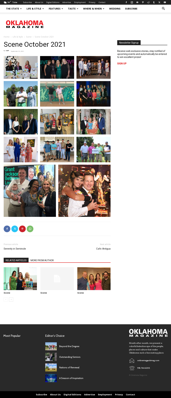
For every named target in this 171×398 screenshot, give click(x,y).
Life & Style (34, 8)
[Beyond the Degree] (51, 346)
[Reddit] (148, 2)
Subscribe (27, 2)
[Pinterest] (142, 2)
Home (7, 36)
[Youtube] (164, 2)
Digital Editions (52, 2)
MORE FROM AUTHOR (42, 260)
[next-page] (11, 299)
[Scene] (20, 278)
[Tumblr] (153, 2)
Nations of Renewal (69, 367)
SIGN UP (122, 63)
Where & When (92, 8)
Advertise (66, 2)
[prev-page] (6, 299)
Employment (80, 2)
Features (54, 8)
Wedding (114, 8)
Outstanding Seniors (69, 356)
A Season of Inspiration (71, 378)
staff (7, 50)
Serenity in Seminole (15, 248)
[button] (163, 9)
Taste (72, 8)
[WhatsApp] (30, 229)
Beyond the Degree (69, 346)
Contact (102, 2)
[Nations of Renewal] (51, 367)
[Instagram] (131, 2)
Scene (29, 36)
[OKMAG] (148, 333)
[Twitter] (159, 2)
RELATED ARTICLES (16, 260)
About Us (39, 2)
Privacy (92, 2)
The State (12, 8)
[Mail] (137, 2)
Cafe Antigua (103, 248)
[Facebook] (126, 2)
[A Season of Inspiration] (51, 378)
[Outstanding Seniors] (51, 357)
